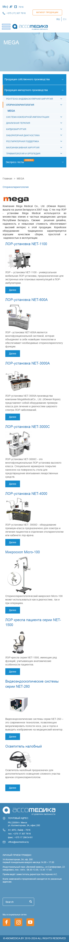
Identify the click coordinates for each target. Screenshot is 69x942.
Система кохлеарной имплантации (27, 117)
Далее (12, 290)
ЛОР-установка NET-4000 (26, 493)
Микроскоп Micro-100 (22, 552)
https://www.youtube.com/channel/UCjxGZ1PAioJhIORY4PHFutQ (30, 922)
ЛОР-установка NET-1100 (26, 244)
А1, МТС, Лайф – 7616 (19, 830)
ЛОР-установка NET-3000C (27, 427)
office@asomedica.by (18, 842)
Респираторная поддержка (22, 141)
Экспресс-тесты (15, 162)
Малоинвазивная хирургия (22, 147)
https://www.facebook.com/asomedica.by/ (6, 922)
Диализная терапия (18, 123)
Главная (7, 178)
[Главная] (30, 26)
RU (58, 19)
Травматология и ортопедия (23, 153)
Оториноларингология (20, 104)
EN (64, 19)
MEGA (11, 110)
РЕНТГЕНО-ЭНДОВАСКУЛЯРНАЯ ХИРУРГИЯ (29, 98)
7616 (21, 7)
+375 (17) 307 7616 (16, 13)
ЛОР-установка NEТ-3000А (27, 363)
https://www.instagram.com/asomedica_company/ (18, 922)
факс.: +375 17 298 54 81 (20, 837)
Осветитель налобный (23, 746)
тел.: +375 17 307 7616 (19, 833)
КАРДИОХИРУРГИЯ (16, 129)
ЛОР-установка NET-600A (26, 300)
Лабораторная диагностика (23, 135)
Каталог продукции (47, 12)
